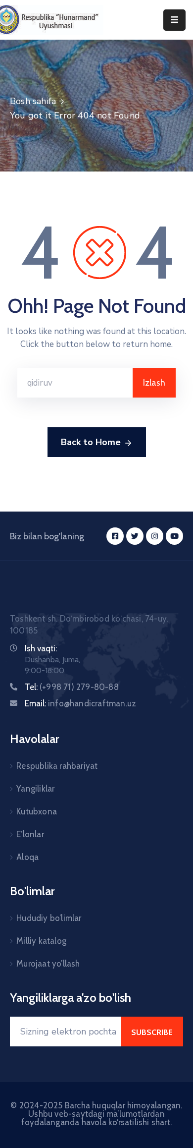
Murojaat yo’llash (48, 964)
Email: (80, 703)
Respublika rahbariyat (56, 766)
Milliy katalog (41, 941)
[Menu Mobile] (174, 20)
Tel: (72, 687)
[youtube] (174, 536)
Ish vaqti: (41, 648)
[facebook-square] (115, 536)
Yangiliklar (35, 789)
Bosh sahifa (33, 101)
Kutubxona (36, 811)
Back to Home (91, 442)
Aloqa (27, 857)
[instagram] (154, 536)
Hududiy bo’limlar (48, 918)
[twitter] (135, 536)
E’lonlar (30, 834)
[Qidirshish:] (75, 383)
